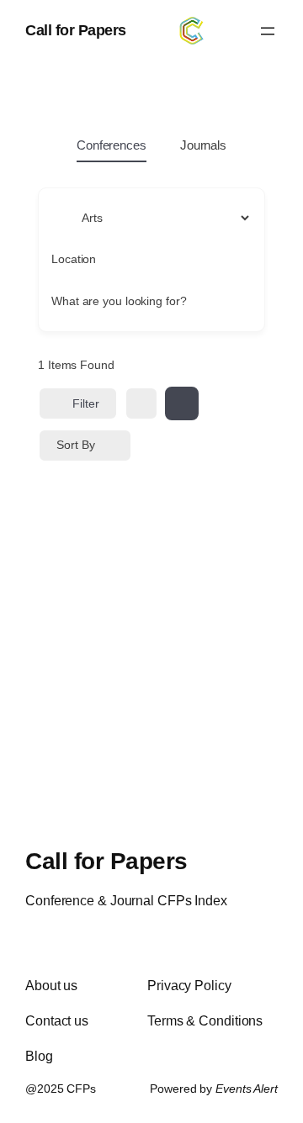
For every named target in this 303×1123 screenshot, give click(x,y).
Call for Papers (75, 30)
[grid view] (141, 403)
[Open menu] (268, 31)
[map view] (182, 403)
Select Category (93, 217)
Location (73, 259)
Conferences (111, 145)
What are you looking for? (119, 301)
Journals (203, 145)
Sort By (75, 444)
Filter (85, 403)
